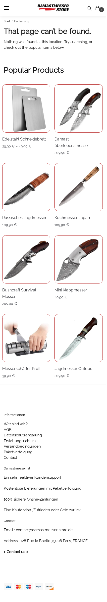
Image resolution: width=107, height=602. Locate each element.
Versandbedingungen (22, 446)
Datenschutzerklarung (23, 435)
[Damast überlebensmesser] (78, 108)
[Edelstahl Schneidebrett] (26, 108)
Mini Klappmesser (70, 290)
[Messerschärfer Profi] (26, 338)
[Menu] (11, 8)
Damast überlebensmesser (71, 142)
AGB (7, 429)
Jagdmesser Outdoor (74, 368)
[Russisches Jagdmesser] (26, 187)
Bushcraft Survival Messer (19, 293)
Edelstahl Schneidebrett (24, 139)
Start (7, 21)
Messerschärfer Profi (21, 368)
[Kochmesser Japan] (78, 187)
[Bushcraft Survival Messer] (26, 259)
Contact (10, 457)
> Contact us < (16, 552)
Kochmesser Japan (72, 217)
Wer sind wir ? (16, 424)
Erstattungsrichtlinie (21, 441)
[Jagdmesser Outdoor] (78, 338)
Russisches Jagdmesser (24, 217)
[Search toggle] (89, 8)
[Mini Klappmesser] (78, 259)
